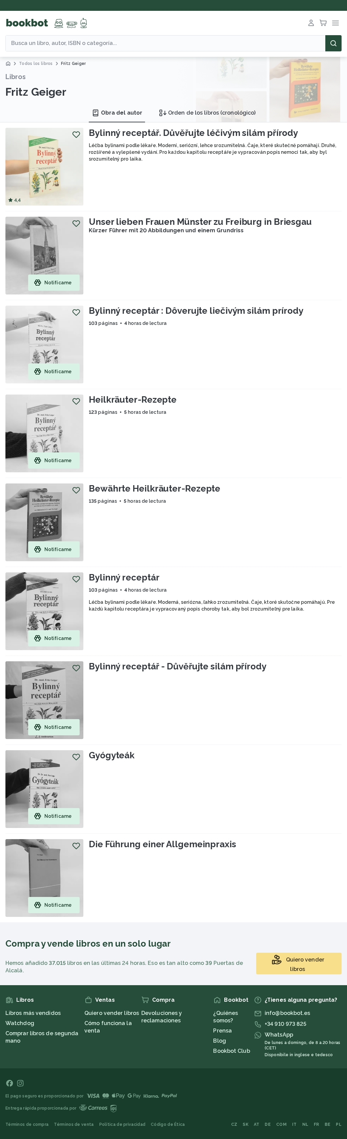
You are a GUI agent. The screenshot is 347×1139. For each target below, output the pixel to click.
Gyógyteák (112, 755)
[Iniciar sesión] (311, 23)
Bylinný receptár (124, 577)
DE (268, 1124)
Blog (219, 1041)
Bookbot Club (231, 1051)
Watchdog (19, 1023)
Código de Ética (168, 1124)
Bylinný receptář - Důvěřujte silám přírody (177, 666)
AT (257, 1124)
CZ (234, 1124)
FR (316, 1124)
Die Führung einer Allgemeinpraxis (162, 844)
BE (328, 1124)
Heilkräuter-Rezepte (133, 400)
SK (245, 1124)
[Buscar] (333, 43)
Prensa (222, 1030)
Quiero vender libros (111, 1013)
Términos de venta (74, 1124)
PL (339, 1124)
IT (294, 1124)
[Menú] (335, 23)
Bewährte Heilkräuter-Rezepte (154, 488)
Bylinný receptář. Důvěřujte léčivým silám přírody (193, 133)
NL (305, 1124)
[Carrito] (323, 23)
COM (281, 1124)
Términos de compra (26, 1124)
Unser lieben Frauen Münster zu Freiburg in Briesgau (200, 222)
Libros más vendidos (33, 1013)
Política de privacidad (122, 1124)
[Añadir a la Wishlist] (76, 134)
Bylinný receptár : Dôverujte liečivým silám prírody (196, 311)
